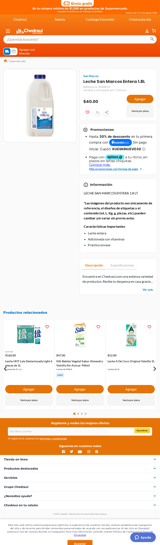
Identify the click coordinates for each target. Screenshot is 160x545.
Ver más (147, 289)
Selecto (60, 19)
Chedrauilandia (140, 19)
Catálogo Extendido (100, 19)
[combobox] (80, 39)
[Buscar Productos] (152, 39)
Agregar (140, 99)
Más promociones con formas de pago (113, 169)
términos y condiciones (53, 438)
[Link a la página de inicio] (5, 61)
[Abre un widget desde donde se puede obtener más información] (143, 537)
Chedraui (20, 19)
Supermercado (17, 61)
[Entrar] (145, 31)
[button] (7, 31)
